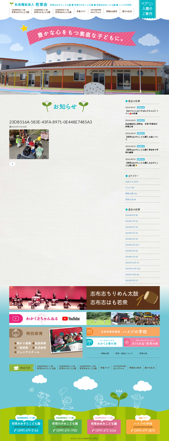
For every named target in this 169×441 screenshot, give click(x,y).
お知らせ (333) (131, 181)
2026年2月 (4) (131, 251)
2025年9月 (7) (131, 280)
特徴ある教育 (111, 11)
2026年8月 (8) (131, 215)
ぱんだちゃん (95, 11)
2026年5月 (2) (131, 233)
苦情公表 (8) (130, 199)
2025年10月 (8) (132, 274)
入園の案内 (147, 9)
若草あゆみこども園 (63, 11)
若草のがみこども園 (42, 11)
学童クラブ (80, 11)
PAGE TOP (21, 367)
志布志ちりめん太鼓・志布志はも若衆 (84, 298)
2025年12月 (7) (132, 262)
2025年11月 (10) (132, 268)
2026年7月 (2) (131, 221)
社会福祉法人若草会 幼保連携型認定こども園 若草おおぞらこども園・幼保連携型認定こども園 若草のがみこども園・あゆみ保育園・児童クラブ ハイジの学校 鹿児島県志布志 (70, 4)
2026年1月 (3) (131, 257)
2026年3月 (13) (132, 245)
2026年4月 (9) (131, 239)
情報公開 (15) (131, 193)
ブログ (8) (129, 187)
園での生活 (127, 11)
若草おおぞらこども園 (20, 11)
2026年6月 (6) (131, 227)
